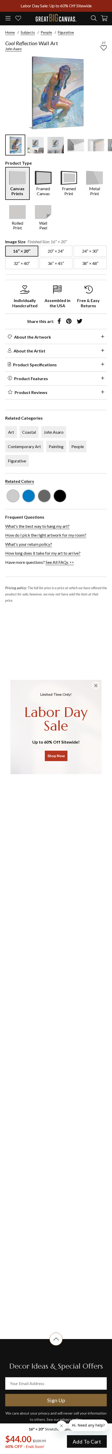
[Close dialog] (96, 685)
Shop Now (56, 756)
